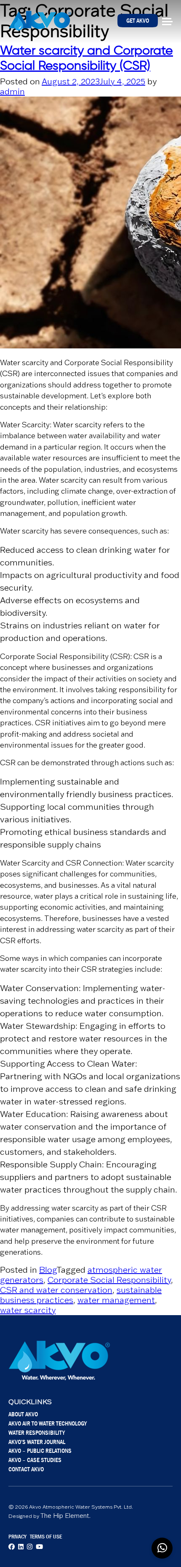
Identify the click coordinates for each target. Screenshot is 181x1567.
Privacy (17, 1536)
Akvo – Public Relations (40, 1450)
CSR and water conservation (56, 1290)
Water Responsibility (36, 1432)
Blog (47, 1270)
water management (116, 1300)
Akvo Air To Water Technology (47, 1423)
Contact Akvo (26, 1469)
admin (12, 91)
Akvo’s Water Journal (36, 1441)
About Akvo (23, 1414)
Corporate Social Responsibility (109, 1280)
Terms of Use (46, 1536)
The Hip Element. (65, 1516)
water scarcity (28, 1310)
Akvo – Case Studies (34, 1459)
